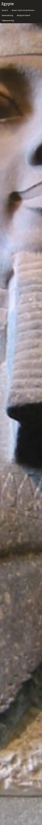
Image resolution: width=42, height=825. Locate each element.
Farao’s (5, 10)
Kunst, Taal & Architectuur (23, 10)
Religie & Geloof (23, 15)
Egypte (7, 4)
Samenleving (7, 15)
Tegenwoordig (8, 20)
